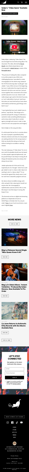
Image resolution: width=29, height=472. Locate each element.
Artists (14, 432)
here (7, 203)
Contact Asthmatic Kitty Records (14, 416)
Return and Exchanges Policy (14, 458)
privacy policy (16, 384)
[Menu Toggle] (26, 2)
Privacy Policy (14, 456)
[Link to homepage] (4, 2)
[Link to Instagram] (7, 422)
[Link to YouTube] (21, 422)
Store (14, 429)
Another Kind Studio (11, 463)
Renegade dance (6, 70)
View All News (14, 224)
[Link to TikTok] (17, 422)
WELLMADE (20, 463)
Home (14, 427)
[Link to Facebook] (12, 422)
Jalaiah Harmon (14, 68)
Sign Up (14, 377)
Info (14, 437)
